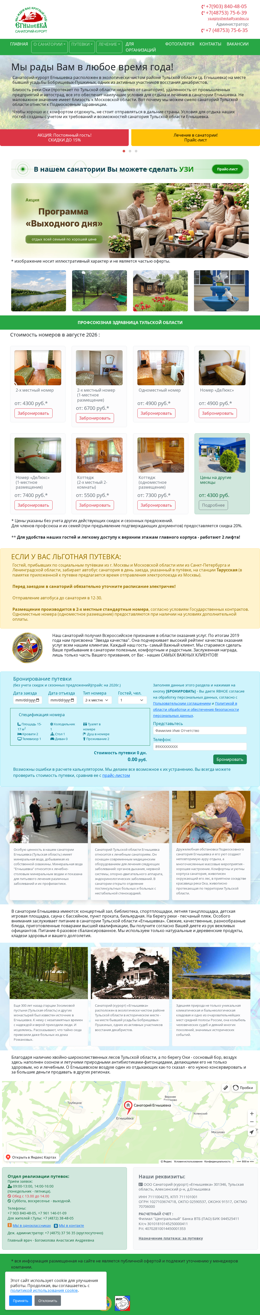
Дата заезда (25, 693)
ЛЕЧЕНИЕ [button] (108, 44)
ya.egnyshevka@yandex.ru (228, 18)
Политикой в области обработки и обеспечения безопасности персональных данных (196, 709)
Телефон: (162, 739)
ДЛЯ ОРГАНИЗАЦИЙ (141, 47)
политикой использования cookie (44, 1290)
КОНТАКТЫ (210, 44)
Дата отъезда (61, 693)
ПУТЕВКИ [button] (80, 44)
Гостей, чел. (129, 693)
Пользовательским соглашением (182, 703)
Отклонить (47, 1300)
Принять (20, 1300)
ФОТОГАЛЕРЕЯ (179, 44)
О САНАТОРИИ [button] (48, 44)
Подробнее (213, 505)
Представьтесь (168, 723)
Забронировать (33, 413)
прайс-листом (116, 775)
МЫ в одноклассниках (32, 1225)
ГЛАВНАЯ (19, 44)
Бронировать (230, 759)
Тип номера (94, 693)
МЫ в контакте (71, 1225)
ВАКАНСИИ (238, 44)
